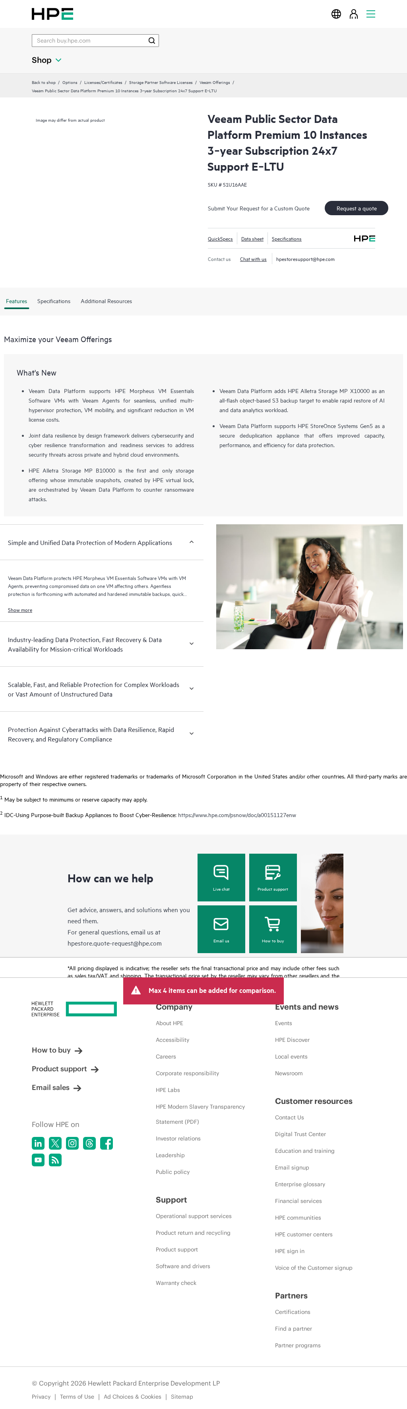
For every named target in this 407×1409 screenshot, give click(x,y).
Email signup (292, 1167)
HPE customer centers (304, 1234)
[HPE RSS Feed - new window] (55, 1160)
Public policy (173, 1171)
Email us (221, 940)
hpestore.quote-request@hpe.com (115, 942)
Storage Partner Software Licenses (161, 82)
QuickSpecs (220, 238)
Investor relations (178, 1138)
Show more (20, 609)
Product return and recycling (193, 1232)
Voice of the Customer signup (314, 1267)
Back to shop (44, 82)
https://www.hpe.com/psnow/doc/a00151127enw (237, 815)
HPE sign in (289, 1251)
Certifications (292, 1312)
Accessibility (172, 1039)
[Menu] (370, 14)
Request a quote (357, 208)
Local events (291, 1056)
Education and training (305, 1150)
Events (283, 1023)
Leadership (170, 1155)
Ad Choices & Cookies (132, 1396)
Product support (273, 888)
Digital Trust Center (300, 1134)
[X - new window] (55, 1143)
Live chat (221, 888)
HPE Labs (168, 1090)
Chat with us (253, 258)
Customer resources (314, 1101)
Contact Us (289, 1117)
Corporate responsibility (187, 1073)
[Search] (152, 40)
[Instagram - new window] (72, 1143)
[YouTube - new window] (38, 1160)
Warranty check (176, 1282)
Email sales (51, 1087)
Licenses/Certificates (103, 82)
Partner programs (298, 1345)
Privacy (41, 1396)
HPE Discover (292, 1039)
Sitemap (182, 1396)
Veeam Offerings (215, 82)
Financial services (298, 1201)
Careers (166, 1056)
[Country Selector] (336, 14)
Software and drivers (183, 1266)
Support (171, 1200)
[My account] (354, 14)
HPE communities (298, 1217)
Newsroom (289, 1073)
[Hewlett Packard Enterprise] (52, 14)
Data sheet (252, 238)
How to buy (273, 940)
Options (70, 82)
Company (174, 1007)
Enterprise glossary (300, 1184)
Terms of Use (77, 1396)
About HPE (169, 1023)
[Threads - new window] (89, 1143)
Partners (291, 1295)
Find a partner (293, 1328)
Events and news (307, 1007)
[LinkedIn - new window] (38, 1143)
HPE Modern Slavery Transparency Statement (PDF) (200, 1114)
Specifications (287, 238)
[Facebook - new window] (106, 1143)
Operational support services (194, 1216)
